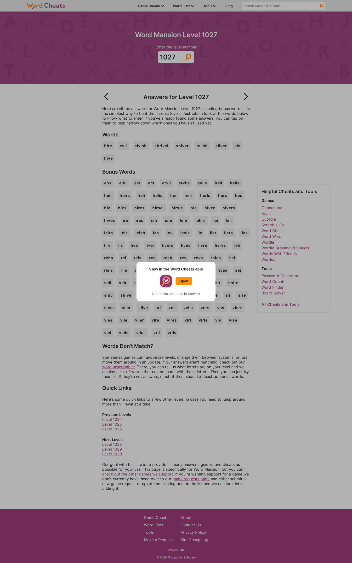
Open (183, 281)
